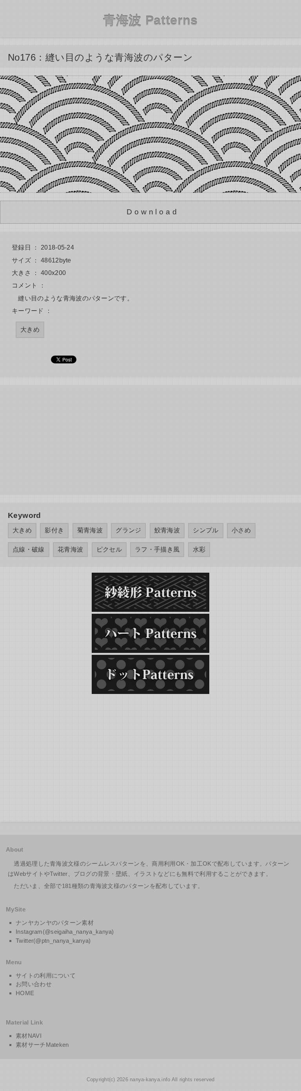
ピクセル (109, 549)
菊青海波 (90, 530)
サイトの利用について (46, 975)
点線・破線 (29, 549)
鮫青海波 (167, 530)
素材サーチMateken (42, 1044)
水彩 (199, 549)
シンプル (205, 530)
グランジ (128, 530)
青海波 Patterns (150, 20)
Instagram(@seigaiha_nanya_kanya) (65, 931)
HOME (25, 993)
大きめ (30, 329)
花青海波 (70, 549)
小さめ (241, 530)
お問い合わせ (34, 984)
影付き (54, 530)
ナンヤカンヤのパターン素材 (55, 922)
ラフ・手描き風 (157, 549)
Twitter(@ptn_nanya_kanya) (53, 940)
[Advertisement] (150, 440)
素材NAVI (29, 1035)
